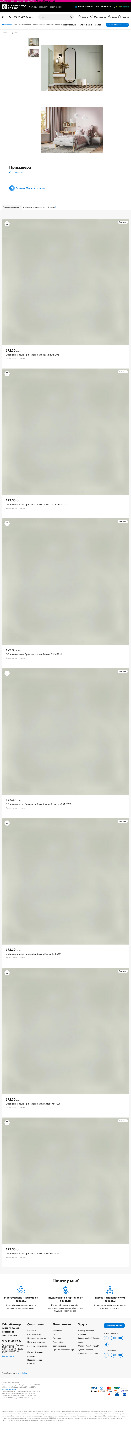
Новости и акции (38, 25)
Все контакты (8, 1356)
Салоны (31, 1364)
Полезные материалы (54, 25)
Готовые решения (19, 25)
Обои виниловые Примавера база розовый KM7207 (33, 954)
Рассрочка (57, 1331)
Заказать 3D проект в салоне (117, 25)
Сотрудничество (34, 1334)
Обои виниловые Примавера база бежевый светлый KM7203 (38, 804)
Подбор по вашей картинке (86, 1332)
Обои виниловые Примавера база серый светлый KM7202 (37, 505)
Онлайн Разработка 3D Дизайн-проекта (88, 1348)
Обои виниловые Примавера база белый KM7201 (32, 355)
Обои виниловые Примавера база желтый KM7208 (33, 1104)
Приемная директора (36, 1338)
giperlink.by (23, 1373)
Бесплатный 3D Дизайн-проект (89, 1340)
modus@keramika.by (9, 1389)
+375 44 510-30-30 (11, 1341)
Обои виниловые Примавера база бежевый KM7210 (34, 654)
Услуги (28, 25)
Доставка (57, 1338)
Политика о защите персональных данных (37, 1344)
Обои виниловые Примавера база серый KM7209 (32, 1254)
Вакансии (31, 1331)
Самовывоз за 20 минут (88, 1354)
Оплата (56, 1334)
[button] (7, 223)
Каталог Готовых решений (35, 1354)
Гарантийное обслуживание (59, 1344)
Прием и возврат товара (63, 1350)
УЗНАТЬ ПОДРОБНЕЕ (45, 1)
